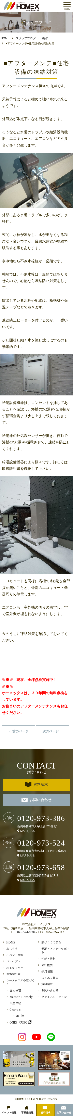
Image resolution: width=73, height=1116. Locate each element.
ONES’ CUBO (19, 1022)
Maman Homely (21, 997)
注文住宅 (15, 990)
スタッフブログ (26, 38)
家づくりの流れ (51, 942)
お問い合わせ (41, 800)
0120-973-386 (41, 818)
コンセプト (13, 961)
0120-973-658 (41, 867)
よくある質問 (49, 977)
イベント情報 (14, 955)
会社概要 (47, 965)
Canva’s (15, 1009)
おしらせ (12, 948)
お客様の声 (13, 974)
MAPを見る (27, 831)
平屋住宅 (15, 1003)
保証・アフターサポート (55, 950)
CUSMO (15, 1016)
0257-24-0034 (26, 932)
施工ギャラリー (16, 967)
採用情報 (47, 971)
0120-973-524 (41, 843)
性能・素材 (48, 958)
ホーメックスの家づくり (20, 982)
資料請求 (40, 785)
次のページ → (53, 731)
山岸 (45, 38)
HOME (5, 38)
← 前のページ (18, 731)
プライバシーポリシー (55, 997)
